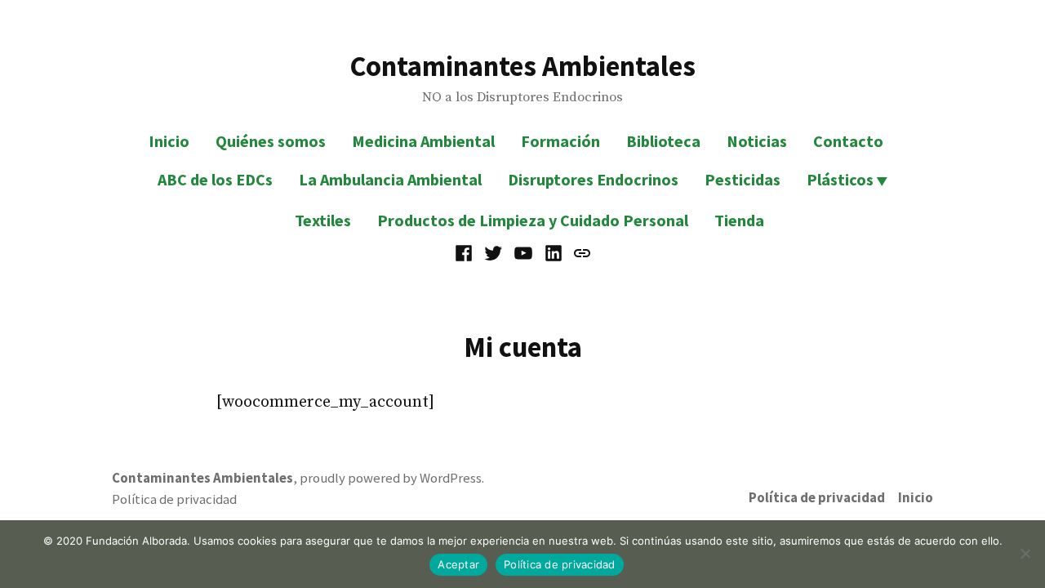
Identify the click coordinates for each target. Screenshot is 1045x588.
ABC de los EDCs (215, 179)
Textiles (323, 220)
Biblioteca (663, 141)
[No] (1024, 554)
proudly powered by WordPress (391, 478)
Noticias (757, 141)
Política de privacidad (817, 497)
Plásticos (840, 179)
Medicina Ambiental (423, 141)
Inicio (169, 141)
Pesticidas (742, 179)
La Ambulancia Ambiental (390, 179)
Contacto (848, 141)
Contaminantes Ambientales (522, 65)
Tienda (739, 220)
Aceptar (458, 564)
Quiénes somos (271, 141)
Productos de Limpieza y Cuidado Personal (532, 220)
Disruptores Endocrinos (593, 179)
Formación (560, 141)
